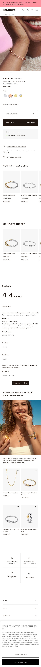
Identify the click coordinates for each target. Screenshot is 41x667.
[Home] (9, 10)
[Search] (23, 10)
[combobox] (20, 306)
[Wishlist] (18, 470)
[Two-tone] (21, 96)
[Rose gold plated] (10, 96)
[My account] (28, 10)
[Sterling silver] (5, 96)
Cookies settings (20, 654)
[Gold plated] (16, 96)
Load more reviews (20, 383)
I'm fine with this (20, 662)
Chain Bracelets (10, 14)
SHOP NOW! (19, 4)
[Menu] (36, 10)
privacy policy (13, 646)
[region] (20, 644)
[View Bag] (32, 10)
